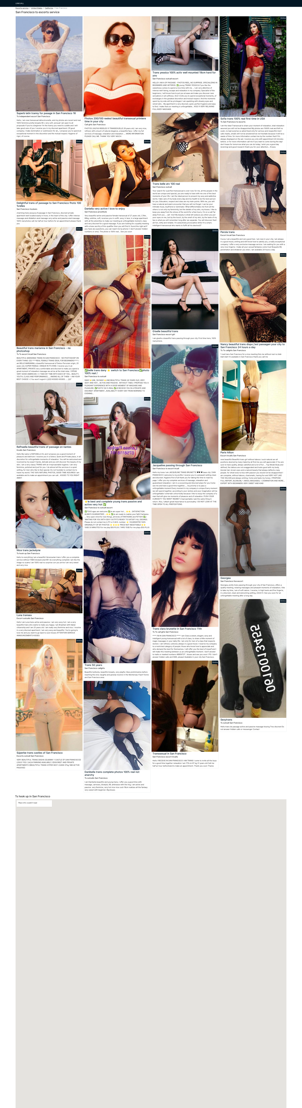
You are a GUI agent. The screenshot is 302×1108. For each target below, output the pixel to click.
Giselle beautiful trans (165, 331)
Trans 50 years (93, 665)
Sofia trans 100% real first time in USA (242, 118)
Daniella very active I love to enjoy (105, 208)
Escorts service (22, 8)
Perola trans (227, 232)
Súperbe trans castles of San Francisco (40, 752)
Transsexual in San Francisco (170, 753)
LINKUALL (20, 3)
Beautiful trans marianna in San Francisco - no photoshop (44, 349)
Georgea (225, 578)
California (49, 8)
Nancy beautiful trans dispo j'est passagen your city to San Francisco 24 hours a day (252, 346)
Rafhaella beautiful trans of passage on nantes (44, 446)
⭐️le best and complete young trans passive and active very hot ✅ (113, 503)
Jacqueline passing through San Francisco (177, 465)
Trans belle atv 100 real (166, 183)
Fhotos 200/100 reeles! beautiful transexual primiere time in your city (115, 120)
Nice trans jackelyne (28, 550)
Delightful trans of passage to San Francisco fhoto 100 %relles (49, 204)
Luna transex (24, 615)
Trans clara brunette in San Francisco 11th (177, 628)
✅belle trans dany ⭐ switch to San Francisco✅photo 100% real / (117, 372)
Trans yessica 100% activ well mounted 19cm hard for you (184, 74)
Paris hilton (227, 452)
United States (36, 8)
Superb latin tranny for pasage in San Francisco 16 (46, 113)
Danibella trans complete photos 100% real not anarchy (112, 773)
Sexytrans (226, 719)
